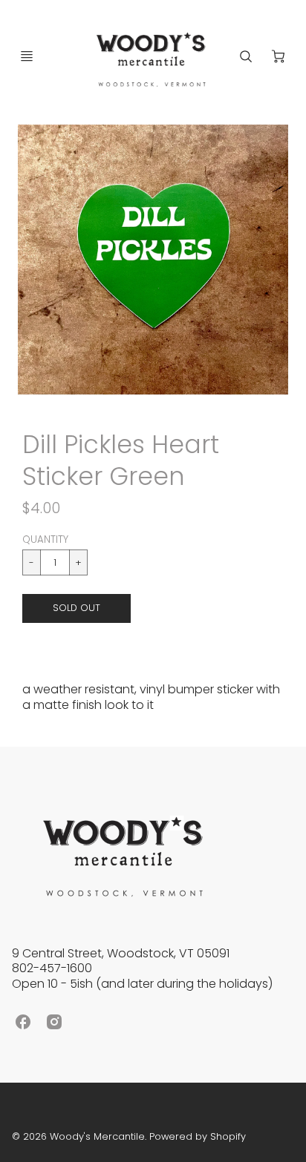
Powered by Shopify (197, 1136)
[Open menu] (27, 56)
